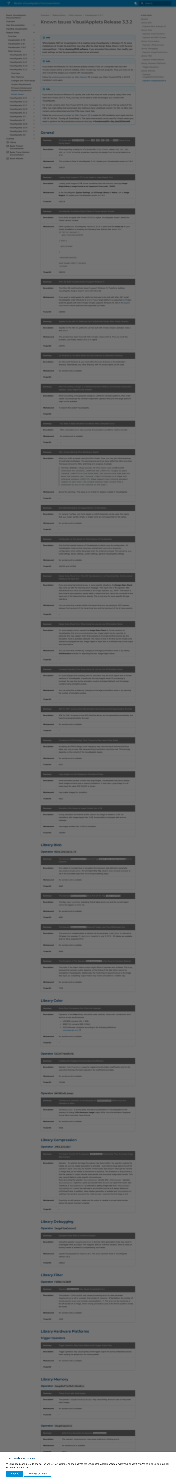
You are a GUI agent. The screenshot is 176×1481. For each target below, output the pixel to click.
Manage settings (38, 1473)
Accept (15, 1473)
